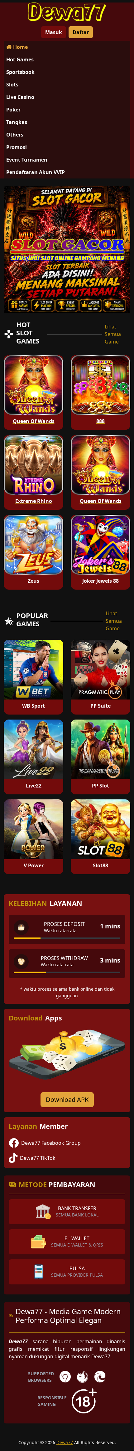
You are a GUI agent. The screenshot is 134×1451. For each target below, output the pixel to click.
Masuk (53, 32)
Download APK (67, 1099)
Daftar (81, 32)
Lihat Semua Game (113, 334)
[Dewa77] (67, 12)
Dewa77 (64, 1442)
